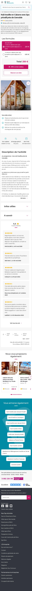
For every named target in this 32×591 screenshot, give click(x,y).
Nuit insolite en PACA (7, 528)
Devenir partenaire (6, 575)
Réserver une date (16, 73)
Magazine (4, 565)
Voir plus (23, 198)
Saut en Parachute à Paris (8, 516)
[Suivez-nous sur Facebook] (2, 505)
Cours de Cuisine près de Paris (10, 537)
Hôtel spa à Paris (6, 531)
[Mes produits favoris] (26, 2)
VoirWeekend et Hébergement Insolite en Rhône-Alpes (15, 12)
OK (29, 497)
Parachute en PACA (6, 522)
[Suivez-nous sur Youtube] (11, 505)
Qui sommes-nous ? (7, 547)
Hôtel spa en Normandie (8, 519)
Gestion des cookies (7, 509)
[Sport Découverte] (9, 2)
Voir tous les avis (15, 323)
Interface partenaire (7, 578)
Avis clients (4, 562)
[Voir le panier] (29, 2)
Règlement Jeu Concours (8, 568)
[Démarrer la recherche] (29, 7)
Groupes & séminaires (7, 581)
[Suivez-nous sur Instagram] (6, 505)
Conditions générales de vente (10, 553)
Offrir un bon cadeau (17, 67)
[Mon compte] (23, 2)
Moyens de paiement (7, 556)
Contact (3, 550)
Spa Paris (4, 540)
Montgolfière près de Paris (8, 525)
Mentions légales (6, 559)
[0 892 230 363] (16, 478)
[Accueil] (3, 334)
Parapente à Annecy (7, 534)
